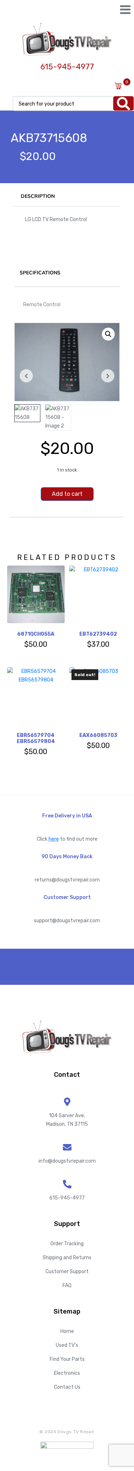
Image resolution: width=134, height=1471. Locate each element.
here (54, 839)
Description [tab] (38, 196)
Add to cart (67, 493)
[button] (108, 334)
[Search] (123, 103)
